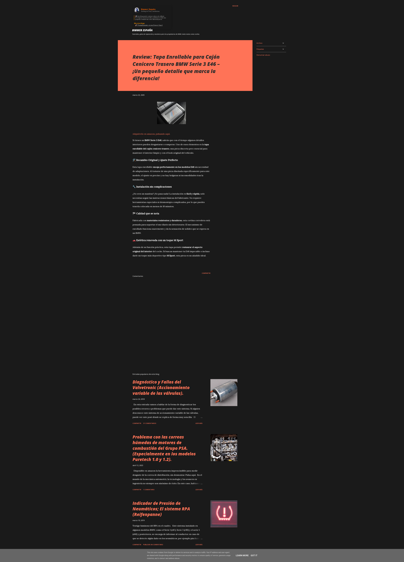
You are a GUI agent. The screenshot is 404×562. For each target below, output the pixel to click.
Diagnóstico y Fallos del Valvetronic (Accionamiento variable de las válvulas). (161, 387)
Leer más (198, 423)
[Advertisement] (168, 346)
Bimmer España (142, 30)
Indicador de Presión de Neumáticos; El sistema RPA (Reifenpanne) (161, 508)
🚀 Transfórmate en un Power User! (149, 25)
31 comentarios (149, 423)
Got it (254, 555)
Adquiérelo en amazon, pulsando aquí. (151, 134)
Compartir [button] (206, 273)
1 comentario (148, 490)
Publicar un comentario (153, 545)
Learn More (242, 555)
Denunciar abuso (263, 55)
